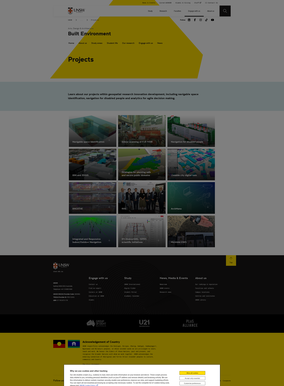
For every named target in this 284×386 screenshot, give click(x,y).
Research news (165, 292)
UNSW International (132, 284)
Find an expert (95, 288)
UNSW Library (200, 300)
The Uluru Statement (91, 364)
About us (83, 43)
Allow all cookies (192, 373)
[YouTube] (212, 20)
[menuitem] (150, 11)
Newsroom (163, 284)
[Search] (225, 11)
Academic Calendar (131, 296)
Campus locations (202, 292)
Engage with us (146, 43)
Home (71, 43)
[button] (231, 260)
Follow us (58, 380)
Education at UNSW (96, 296)
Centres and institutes (205, 296)
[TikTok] (206, 20)
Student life (112, 43)
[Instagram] (201, 20)
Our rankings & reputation (206, 284)
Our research (128, 43)
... (81, 20)
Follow (182, 20)
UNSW (70, 20)
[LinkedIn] (189, 20)
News (160, 43)
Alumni (91, 300)
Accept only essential (192, 378)
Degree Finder (130, 288)
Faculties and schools (204, 288)
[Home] (76, 11)
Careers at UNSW (95, 292)
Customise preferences (192, 383)
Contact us (93, 284)
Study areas (96, 43)
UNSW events (165, 288)
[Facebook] (195, 20)
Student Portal (130, 292)
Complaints (227, 381)
